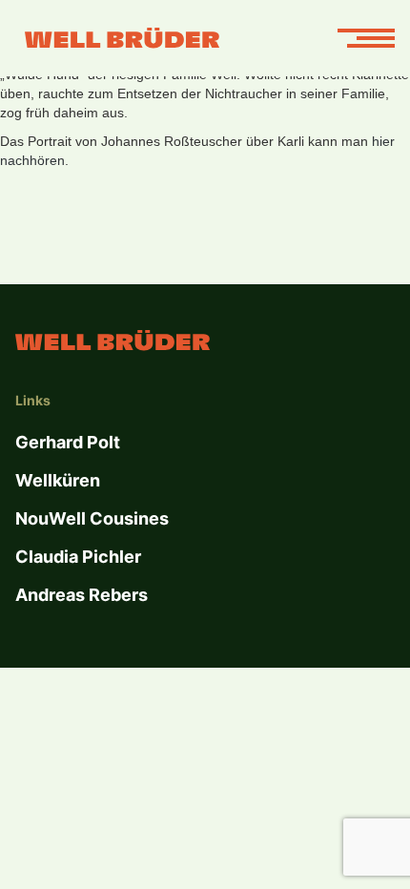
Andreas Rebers (81, 595)
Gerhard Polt (67, 442)
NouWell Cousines (92, 518)
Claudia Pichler (78, 557)
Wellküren (57, 480)
